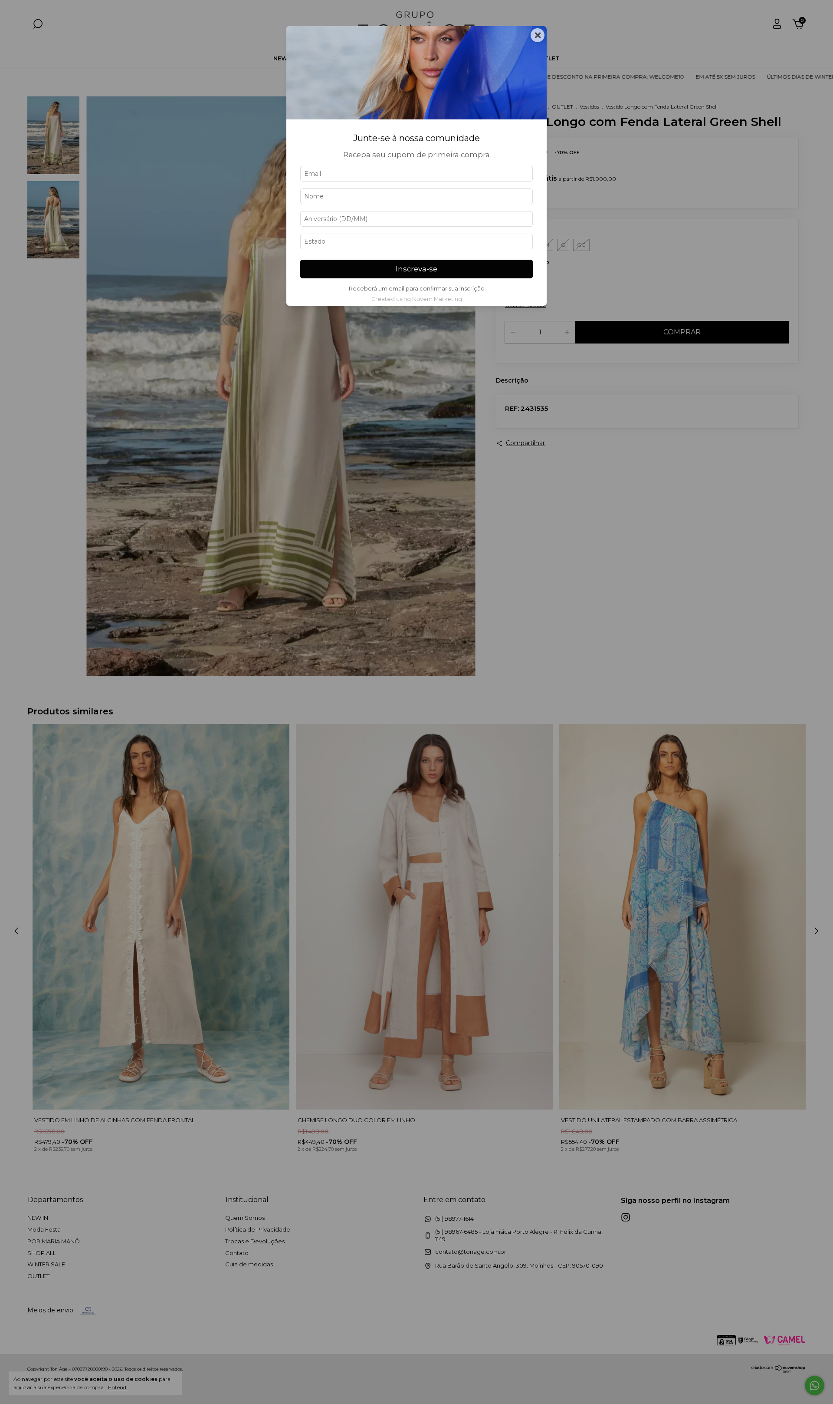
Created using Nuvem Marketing (416, 299)
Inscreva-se (416, 268)
